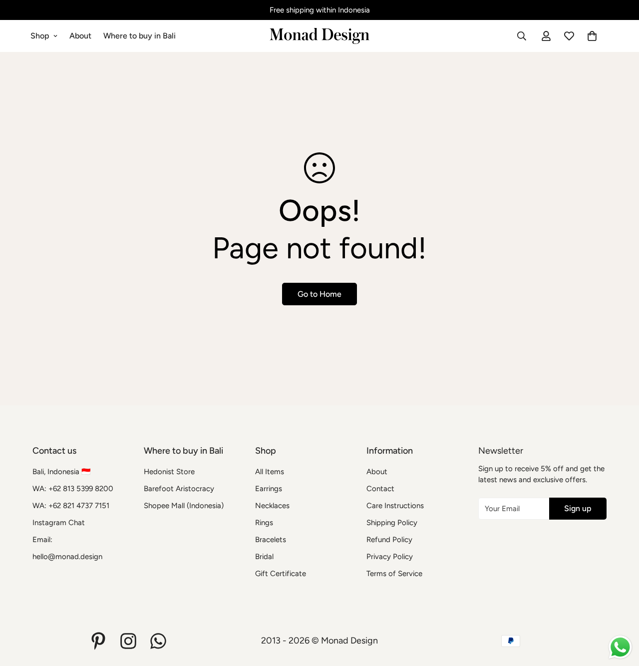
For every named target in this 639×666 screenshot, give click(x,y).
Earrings (268, 488)
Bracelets (270, 539)
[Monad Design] (319, 36)
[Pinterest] (98, 641)
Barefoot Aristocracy (179, 488)
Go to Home (319, 294)
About (80, 35)
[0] (592, 35)
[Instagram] (128, 641)
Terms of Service (394, 573)
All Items (269, 471)
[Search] (522, 36)
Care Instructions (395, 505)
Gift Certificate (280, 573)
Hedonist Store (169, 471)
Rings (264, 522)
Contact (380, 488)
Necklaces (272, 505)
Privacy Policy (389, 556)
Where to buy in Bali (139, 35)
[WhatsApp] (158, 641)
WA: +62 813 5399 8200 (72, 488)
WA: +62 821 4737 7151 (70, 505)
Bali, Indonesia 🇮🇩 (61, 471)
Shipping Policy (391, 522)
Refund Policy (389, 539)
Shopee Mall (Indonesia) (184, 505)
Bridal (264, 556)
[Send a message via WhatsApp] (620, 647)
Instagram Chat (58, 522)
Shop (39, 35)
